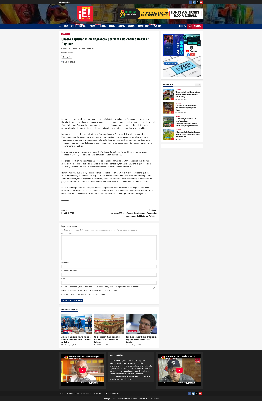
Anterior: (67, 212)
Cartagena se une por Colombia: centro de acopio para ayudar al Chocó (168, 107)
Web (63, 279)
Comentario (66, 233)
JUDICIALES (65, 34)
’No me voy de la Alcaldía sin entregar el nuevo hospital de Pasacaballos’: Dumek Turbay (168, 94)
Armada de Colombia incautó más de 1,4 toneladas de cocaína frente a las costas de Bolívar (76, 339)
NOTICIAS (93, 25)
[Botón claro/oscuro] (181, 26)
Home (66, 26)
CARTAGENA (97, 394)
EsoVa (65, 48)
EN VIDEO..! (197, 26)
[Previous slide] (196, 84)
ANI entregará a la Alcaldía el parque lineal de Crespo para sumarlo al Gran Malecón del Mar (168, 134)
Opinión (74, 25)
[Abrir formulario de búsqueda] (185, 26)
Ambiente (157, 26)
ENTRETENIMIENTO (145, 25)
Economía (121, 26)
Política (82, 26)
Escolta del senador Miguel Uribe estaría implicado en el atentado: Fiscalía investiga (141, 339)
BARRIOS (178, 89)
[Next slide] (199, 84)
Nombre (65, 262)
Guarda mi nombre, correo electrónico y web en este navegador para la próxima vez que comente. (102, 287)
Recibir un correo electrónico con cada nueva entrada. (84, 294)
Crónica (102, 26)
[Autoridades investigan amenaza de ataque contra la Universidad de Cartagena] (109, 324)
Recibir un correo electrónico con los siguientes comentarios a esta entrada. (90, 290)
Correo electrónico (69, 271)
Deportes (131, 26)
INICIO (62, 394)
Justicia (112, 26)
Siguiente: (134, 213)
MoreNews (143, 399)
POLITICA (78, 394)
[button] (60, 26)
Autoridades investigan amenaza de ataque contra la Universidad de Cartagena (107, 339)
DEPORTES (87, 394)
